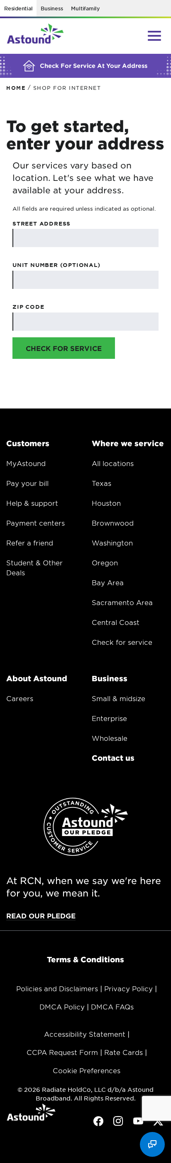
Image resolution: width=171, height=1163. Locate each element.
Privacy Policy (128, 988)
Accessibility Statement (84, 1034)
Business (52, 8)
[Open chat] (152, 1144)
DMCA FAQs (112, 1006)
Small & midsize (118, 698)
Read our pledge (41, 915)
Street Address (41, 223)
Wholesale (109, 738)
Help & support (32, 503)
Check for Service (64, 348)
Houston (106, 503)
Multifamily (85, 8)
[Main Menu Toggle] (154, 35)
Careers (19, 698)
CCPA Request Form (62, 1052)
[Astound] (35, 36)
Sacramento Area (122, 602)
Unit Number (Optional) (56, 265)
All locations (113, 463)
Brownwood (113, 523)
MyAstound (26, 463)
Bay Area (108, 582)
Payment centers (35, 523)
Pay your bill (27, 483)
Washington (112, 542)
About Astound (36, 678)
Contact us (113, 757)
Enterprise (109, 718)
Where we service (128, 443)
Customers (27, 443)
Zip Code (28, 306)
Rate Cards (123, 1052)
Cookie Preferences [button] (86, 1070)
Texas (101, 483)
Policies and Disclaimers (57, 988)
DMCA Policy (62, 1006)
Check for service (122, 642)
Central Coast (115, 622)
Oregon (105, 562)
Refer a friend (29, 542)
